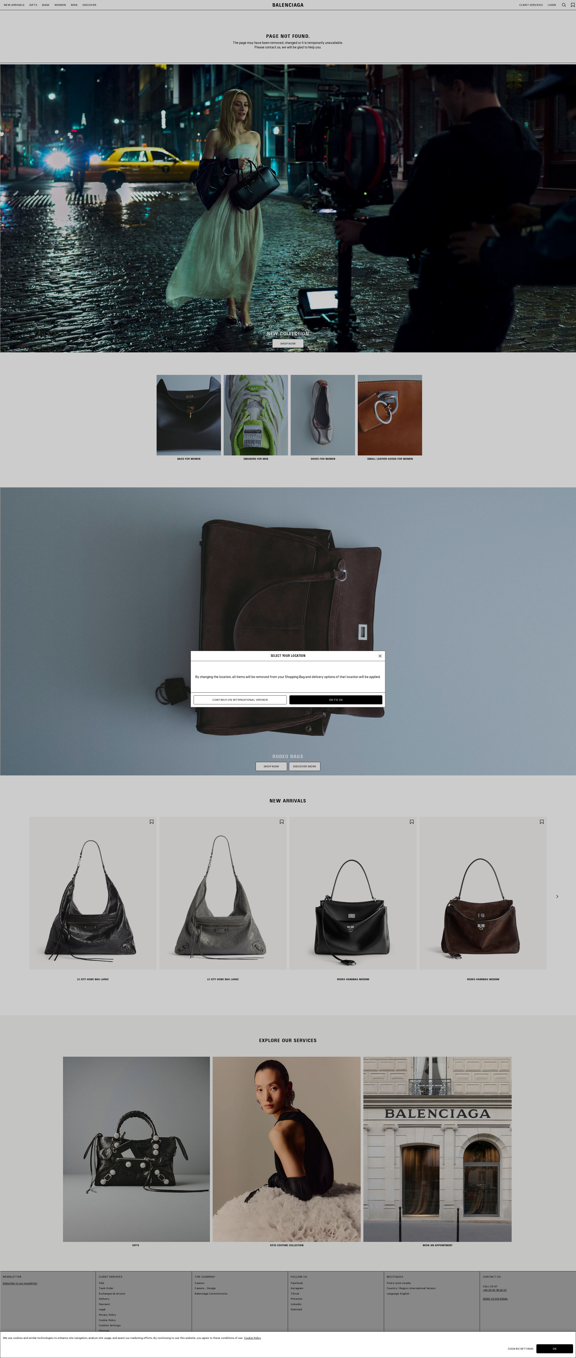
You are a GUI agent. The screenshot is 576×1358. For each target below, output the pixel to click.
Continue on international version (240, 700)
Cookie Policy (252, 1338)
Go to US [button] (335, 700)
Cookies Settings (520, 1348)
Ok (555, 1348)
